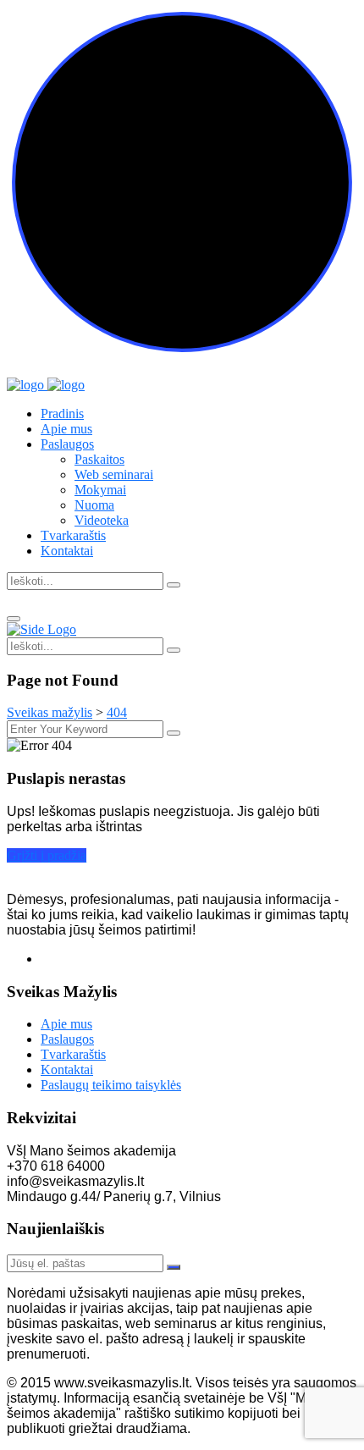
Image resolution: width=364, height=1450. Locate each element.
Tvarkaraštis (73, 535)
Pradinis (62, 413)
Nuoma (94, 505)
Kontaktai (67, 550)
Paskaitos (99, 459)
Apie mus (66, 429)
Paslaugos (67, 444)
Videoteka (101, 520)
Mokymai (100, 489)
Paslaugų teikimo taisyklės (111, 1085)
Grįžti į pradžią (46, 855)
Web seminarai (113, 474)
